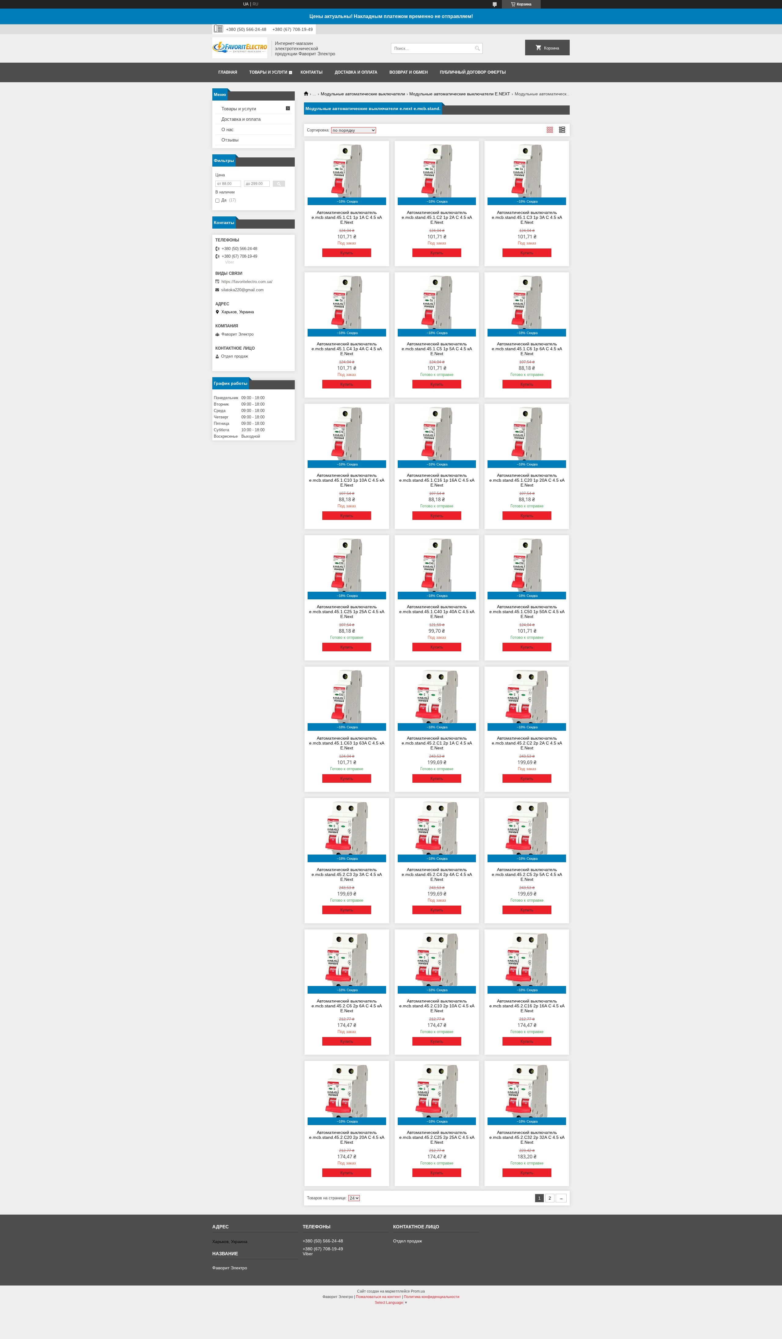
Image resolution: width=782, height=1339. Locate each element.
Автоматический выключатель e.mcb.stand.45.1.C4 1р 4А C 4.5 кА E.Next (347, 348)
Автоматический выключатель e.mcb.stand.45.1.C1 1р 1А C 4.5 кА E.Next (347, 217)
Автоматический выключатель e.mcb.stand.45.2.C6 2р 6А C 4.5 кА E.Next (347, 1006)
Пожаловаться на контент (378, 1297)
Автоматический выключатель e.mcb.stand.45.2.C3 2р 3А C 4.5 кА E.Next (347, 874)
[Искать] (477, 48)
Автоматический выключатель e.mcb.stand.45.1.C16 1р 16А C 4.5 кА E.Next (436, 480)
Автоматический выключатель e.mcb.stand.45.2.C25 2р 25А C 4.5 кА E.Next (436, 1137)
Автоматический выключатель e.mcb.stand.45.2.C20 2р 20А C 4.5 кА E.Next (346, 1137)
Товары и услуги (268, 72)
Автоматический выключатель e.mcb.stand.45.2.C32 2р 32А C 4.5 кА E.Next (527, 1137)
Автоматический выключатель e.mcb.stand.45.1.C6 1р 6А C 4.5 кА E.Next (527, 348)
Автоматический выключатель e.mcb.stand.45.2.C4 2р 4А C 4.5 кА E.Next (437, 874)
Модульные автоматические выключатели (363, 93)
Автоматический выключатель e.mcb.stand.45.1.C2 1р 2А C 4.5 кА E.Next (437, 217)
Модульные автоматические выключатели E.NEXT (459, 93)
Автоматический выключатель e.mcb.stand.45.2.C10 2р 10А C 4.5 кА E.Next (436, 1006)
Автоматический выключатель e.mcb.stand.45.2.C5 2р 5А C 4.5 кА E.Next (527, 874)
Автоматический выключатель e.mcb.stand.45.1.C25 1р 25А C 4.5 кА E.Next (346, 611)
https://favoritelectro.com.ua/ (246, 281)
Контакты (312, 72)
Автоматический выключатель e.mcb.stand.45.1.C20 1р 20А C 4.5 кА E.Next (527, 480)
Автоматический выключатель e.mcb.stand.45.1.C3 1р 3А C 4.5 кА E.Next (527, 217)
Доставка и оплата (356, 72)
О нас (227, 129)
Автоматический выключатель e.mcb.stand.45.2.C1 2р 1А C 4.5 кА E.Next (437, 743)
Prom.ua (418, 1291)
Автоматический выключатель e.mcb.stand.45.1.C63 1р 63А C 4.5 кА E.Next (346, 743)
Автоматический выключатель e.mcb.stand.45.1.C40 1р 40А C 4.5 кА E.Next (436, 611)
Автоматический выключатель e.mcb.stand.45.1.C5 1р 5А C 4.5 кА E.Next (437, 348)
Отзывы (230, 139)
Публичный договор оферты (473, 72)
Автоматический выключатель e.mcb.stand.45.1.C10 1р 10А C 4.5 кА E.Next (346, 480)
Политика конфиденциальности (431, 1297)
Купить (346, 253)
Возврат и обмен (408, 72)
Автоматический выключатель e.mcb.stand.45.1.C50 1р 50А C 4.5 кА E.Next (527, 611)
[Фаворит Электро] (239, 48)
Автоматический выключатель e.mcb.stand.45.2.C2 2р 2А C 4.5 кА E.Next (527, 743)
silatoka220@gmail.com (242, 290)
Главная (227, 72)
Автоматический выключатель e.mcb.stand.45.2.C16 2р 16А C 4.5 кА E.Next (527, 1006)
